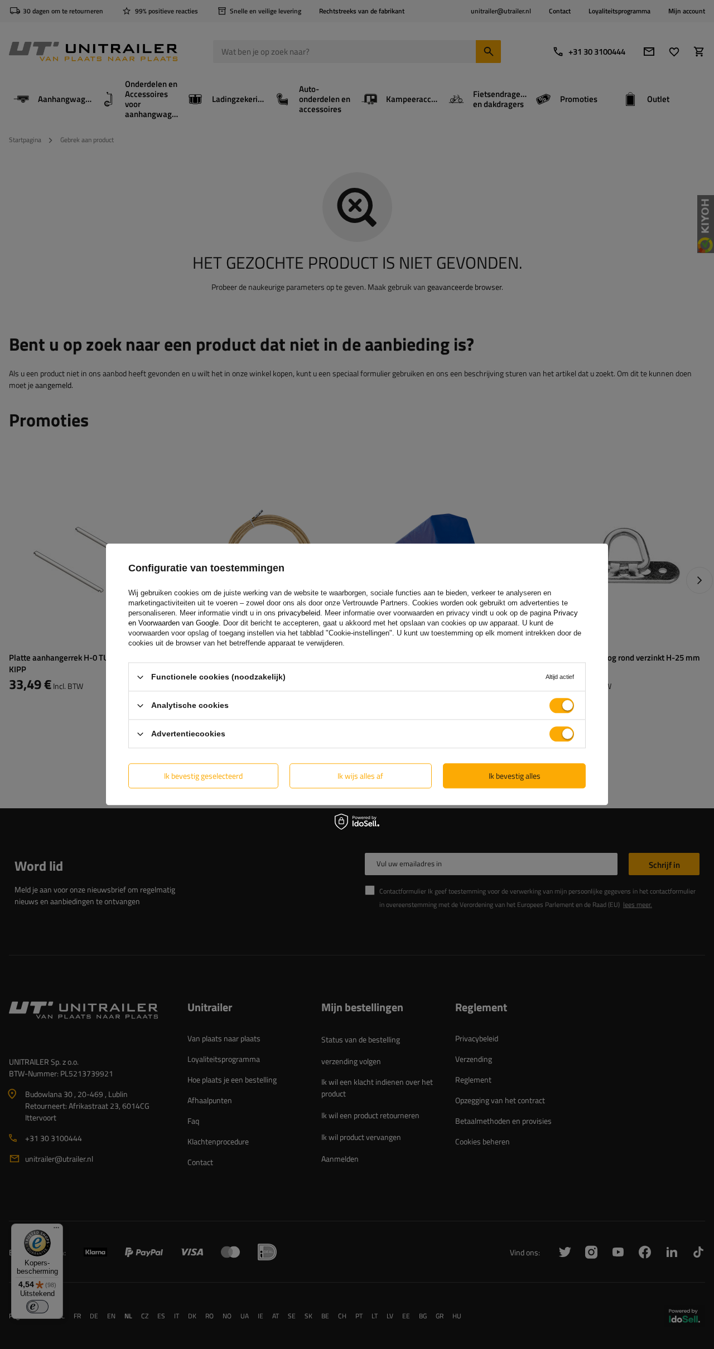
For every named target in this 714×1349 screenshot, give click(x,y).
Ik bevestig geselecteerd (203, 776)
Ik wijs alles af (360, 776)
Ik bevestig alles (515, 776)
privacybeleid (299, 613)
